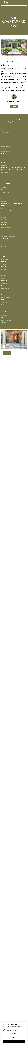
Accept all (14, 1041)
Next (9, 353)
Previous (5, 353)
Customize (14, 1037)
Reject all (14, 1033)
